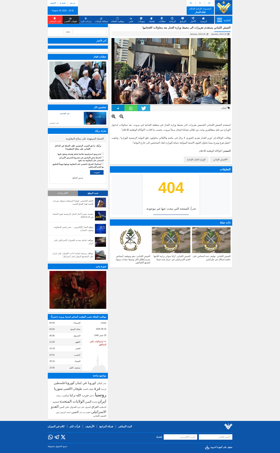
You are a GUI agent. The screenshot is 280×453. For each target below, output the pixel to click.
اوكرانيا (94, 402)
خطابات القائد (99, 56)
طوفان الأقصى (72, 388)
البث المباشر (53, 123)
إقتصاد (152, 21)
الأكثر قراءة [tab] (63, 193)
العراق (95, 406)
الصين (75, 412)
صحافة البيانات (101, 21)
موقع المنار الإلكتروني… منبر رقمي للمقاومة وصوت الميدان (73, 228)
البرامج (183, 21)
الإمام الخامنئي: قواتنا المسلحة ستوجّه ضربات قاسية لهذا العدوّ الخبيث (73, 202)
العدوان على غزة (84, 407)
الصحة (68, 412)
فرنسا (103, 389)
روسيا (100, 394)
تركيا (73, 395)
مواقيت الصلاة (117, 21)
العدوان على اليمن (68, 407)
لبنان (224, 107)
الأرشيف (53, 3)
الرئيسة (203, 21)
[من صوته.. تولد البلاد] (77, 290)
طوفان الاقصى (88, 389)
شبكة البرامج (106, 426)
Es (209, 3)
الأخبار (193, 21)
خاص (131, 21)
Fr (200, 3)
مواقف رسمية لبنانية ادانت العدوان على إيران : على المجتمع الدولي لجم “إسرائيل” (72, 255)
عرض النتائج (77, 178)
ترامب (65, 395)
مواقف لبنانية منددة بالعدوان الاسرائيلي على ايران (73, 241)
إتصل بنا (62, 3)
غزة (97, 388)
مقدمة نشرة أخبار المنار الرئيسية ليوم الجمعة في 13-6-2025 (73, 215)
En (191, 3)
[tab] (78, 139)
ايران (102, 401)
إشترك (159, 437)
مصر (104, 383)
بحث (68, 31)
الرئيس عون (61, 412)
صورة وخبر (101, 266)
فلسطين (59, 383)
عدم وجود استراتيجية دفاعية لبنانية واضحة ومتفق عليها (79, 154)
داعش (91, 396)
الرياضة (172, 21)
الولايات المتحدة (72, 401)
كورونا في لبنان (85, 383)
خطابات (162, 21)
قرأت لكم (75, 426)
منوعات (141, 21)
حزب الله (82, 395)
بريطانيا (59, 396)
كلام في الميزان (56, 426)
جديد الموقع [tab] (93, 193)
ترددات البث (86, 21)
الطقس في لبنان (85, 412)
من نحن (72, 3)
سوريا (58, 389)
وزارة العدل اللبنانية (195, 159)
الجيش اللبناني (219, 159)
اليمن (88, 401)
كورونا (70, 383)
